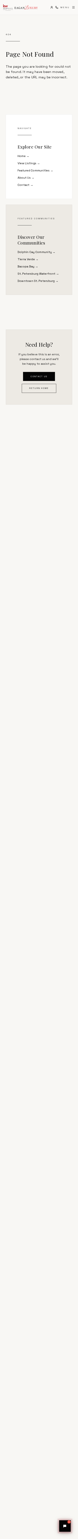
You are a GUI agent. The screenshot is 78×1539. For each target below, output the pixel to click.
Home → (23, 156)
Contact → (25, 185)
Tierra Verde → (28, 259)
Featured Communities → (35, 170)
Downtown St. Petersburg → (38, 281)
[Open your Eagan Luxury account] (51, 7)
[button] (65, 1526)
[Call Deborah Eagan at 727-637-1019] (56, 7)
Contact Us (38, 376)
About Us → (26, 178)
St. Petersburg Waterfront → (38, 274)
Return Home (39, 388)
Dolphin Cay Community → (37, 252)
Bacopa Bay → (28, 266)
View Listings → (29, 163)
